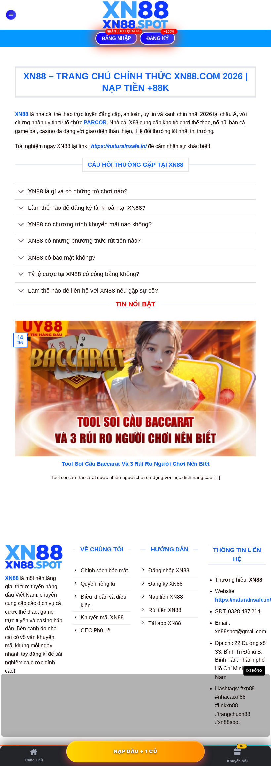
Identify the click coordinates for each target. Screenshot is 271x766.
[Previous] (14, 408)
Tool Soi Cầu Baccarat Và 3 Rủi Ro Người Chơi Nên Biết (136, 464)
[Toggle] (21, 192)
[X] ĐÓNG (254, 670)
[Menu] (11, 15)
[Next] (257, 408)
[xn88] (135, 14)
